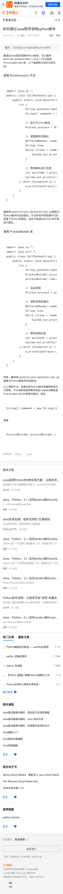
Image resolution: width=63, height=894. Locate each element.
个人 (57, 20)
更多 (5, 754)
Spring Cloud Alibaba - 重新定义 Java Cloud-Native (31, 774)
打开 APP (52, 4)
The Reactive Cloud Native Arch (20, 781)
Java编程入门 (10, 732)
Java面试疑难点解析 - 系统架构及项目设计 (26, 725)
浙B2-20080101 (36, 876)
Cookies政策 (32, 869)
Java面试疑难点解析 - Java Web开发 (23, 719)
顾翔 (5, 509)
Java (29, 454)
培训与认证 (36, 856)
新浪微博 (20, 839)
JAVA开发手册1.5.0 (13, 788)
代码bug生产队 (10, 529)
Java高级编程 (10, 745)
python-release (11, 817)
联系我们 (31, 849)
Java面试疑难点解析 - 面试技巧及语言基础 (26, 712)
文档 (6, 856)
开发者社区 (14, 856)
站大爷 (6, 489)
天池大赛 (25, 856)
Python (18, 454)
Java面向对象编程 (13, 738)
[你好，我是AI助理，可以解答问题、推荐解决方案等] (43, 12)
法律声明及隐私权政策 (14, 869)
